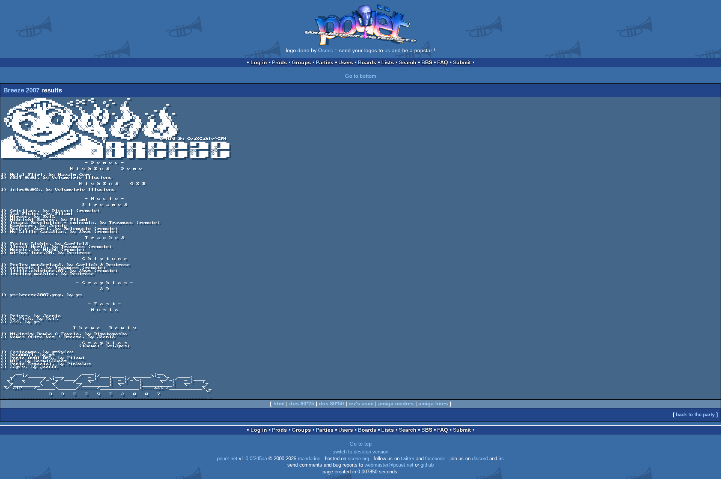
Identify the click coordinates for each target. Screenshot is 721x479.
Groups (301, 62)
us (387, 50)
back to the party (695, 414)
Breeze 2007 (21, 90)
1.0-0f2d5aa (254, 458)
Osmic (325, 50)
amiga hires (433, 403)
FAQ (442, 62)
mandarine (309, 458)
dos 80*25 (301, 403)
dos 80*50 (331, 403)
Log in (258, 62)
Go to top (361, 444)
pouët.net (227, 458)
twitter (407, 458)
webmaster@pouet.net (389, 465)
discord (480, 458)
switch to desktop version (360, 452)
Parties (324, 62)
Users (345, 62)
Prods (279, 62)
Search (407, 62)
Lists (387, 62)
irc (501, 458)
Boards (367, 62)
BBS (426, 62)
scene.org (358, 458)
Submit (462, 62)
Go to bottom (360, 76)
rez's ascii (361, 403)
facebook (435, 458)
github (427, 465)
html (279, 403)
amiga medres (396, 403)
